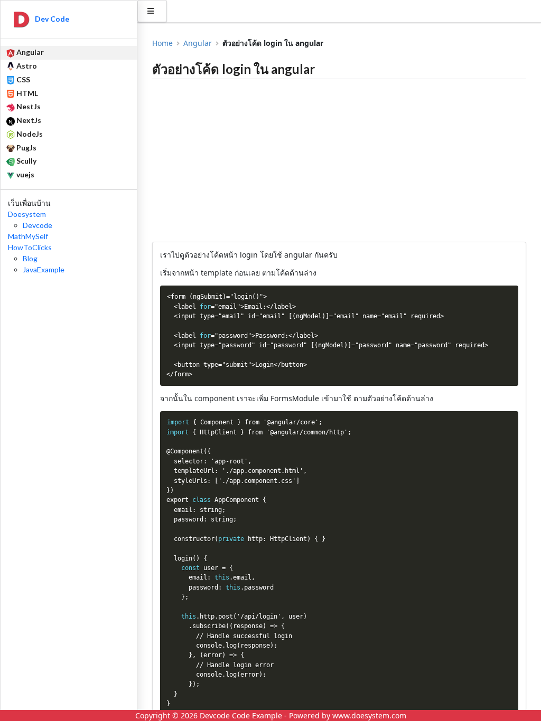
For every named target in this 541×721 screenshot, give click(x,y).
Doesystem (27, 214)
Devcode (37, 225)
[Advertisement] (339, 160)
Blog (30, 258)
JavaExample (43, 269)
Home (162, 43)
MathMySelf (28, 236)
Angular (197, 43)
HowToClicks (30, 247)
